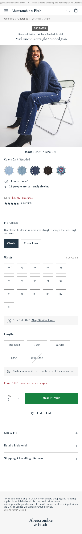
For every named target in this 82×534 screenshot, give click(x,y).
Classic (11, 244)
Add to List (44, 413)
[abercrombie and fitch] (26, 10)
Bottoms (36, 19)
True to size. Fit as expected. (56, 371)
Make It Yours (51, 398)
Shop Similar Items (43, 320)
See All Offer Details (15, 510)
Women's (9, 19)
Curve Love (31, 244)
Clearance (23, 19)
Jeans (47, 19)
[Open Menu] (4, 10)
